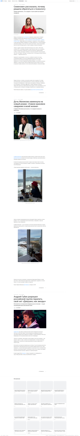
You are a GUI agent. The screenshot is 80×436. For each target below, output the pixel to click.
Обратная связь (76, 435)
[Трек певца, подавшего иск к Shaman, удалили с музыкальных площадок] (46, 401)
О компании (3, 435)
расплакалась (26, 284)
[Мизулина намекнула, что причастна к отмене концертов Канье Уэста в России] (46, 427)
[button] (30, 24)
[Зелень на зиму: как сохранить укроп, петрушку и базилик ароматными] (33, 387)
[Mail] (1, 1)
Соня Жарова (18, 112)
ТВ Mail (22, 99)
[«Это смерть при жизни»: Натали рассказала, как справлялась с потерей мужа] (46, 414)
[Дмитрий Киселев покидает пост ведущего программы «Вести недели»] (46, 387)
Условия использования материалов (69, 435)
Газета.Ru (23, 4)
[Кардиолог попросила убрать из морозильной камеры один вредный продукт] (33, 427)
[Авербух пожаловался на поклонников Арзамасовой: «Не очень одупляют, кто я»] (20, 401)
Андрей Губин (16, 331)
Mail (1, 435)
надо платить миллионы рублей (37, 89)
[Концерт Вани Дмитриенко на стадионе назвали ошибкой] (60, 387)
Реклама (7, 435)
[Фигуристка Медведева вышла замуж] (60, 401)
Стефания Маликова (17, 156)
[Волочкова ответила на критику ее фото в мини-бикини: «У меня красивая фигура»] (60, 427)
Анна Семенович (26, 37)
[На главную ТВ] (2, 1)
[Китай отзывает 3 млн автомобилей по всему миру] (33, 414)
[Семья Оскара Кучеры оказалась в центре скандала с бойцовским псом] (20, 387)
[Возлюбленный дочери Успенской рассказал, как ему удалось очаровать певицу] (60, 414)
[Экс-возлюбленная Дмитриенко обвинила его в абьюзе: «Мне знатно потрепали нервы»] (20, 414)
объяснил (24, 353)
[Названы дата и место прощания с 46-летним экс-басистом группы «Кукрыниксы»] (20, 427)
